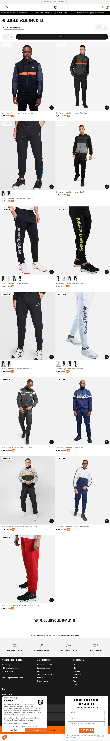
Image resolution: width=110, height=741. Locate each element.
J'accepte (36, 730)
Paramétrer (13, 730)
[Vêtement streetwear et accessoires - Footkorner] (55, 7)
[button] (4, 737)
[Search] (7, 7)
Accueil (33, 635)
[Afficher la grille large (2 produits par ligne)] (101, 27)
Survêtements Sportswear (53, 635)
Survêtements (41, 635)
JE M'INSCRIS (86, 730)
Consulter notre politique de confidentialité (16, 723)
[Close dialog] (106, 697)
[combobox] (7, 7)
